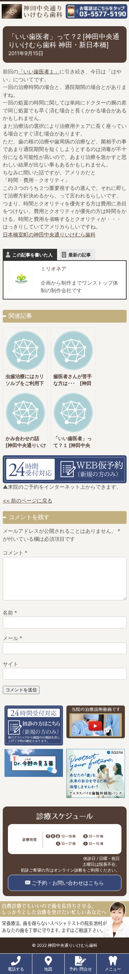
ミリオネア (53, 268)
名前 (10, 612)
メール (12, 638)
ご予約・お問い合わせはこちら (67, 883)
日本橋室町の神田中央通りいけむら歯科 (49, 234)
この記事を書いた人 (32, 254)
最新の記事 (79, 254)
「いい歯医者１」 (39, 71)
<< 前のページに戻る (27, 500)
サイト (10, 664)
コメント (15, 552)
